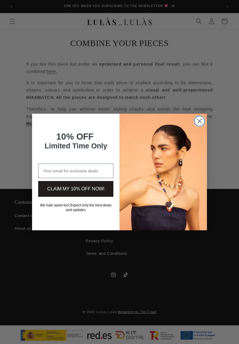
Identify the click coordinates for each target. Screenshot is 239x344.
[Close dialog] (199, 121)
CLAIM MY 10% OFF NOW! (75, 188)
